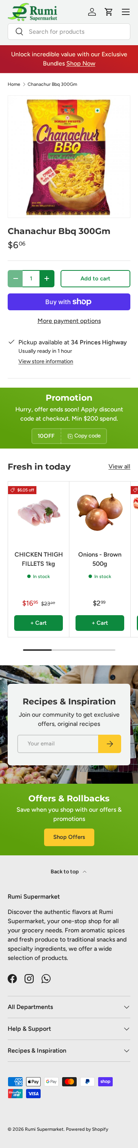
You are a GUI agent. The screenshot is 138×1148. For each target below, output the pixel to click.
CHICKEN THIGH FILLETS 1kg (39, 559)
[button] (108, 11)
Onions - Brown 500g (100, 559)
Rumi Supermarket (44, 1129)
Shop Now (80, 63)
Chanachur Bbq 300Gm (52, 84)
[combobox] (69, 31)
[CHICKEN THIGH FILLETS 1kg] (38, 511)
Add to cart (95, 278)
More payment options (69, 320)
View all (119, 466)
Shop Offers (69, 837)
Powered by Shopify (87, 1129)
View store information (45, 361)
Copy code (87, 435)
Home (14, 84)
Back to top (65, 871)
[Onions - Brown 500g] (99, 511)
